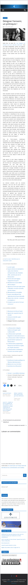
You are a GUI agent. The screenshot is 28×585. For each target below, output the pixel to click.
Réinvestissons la (15, 292)
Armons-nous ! (11, 319)
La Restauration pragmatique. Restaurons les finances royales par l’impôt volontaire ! (16, 345)
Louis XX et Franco (7, 393)
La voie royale (11, 267)
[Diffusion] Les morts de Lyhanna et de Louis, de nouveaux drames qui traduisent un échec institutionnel (12, 536)
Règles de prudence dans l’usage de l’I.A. (10, 547)
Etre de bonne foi (5, 543)
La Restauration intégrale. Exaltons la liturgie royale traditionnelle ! (14, 330)
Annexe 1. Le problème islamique (16, 373)
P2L (12, 26)
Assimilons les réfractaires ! (15, 366)
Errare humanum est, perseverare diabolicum (12, 421)
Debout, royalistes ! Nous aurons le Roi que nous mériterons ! (19, 395)
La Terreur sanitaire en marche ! (16, 425)
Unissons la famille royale (14, 317)
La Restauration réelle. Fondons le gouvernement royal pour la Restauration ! (16, 339)
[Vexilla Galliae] (14, 5)
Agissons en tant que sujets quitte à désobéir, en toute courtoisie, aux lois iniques (16, 288)
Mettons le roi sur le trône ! (15, 364)
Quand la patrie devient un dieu (8, 545)
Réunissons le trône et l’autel (15, 311)
